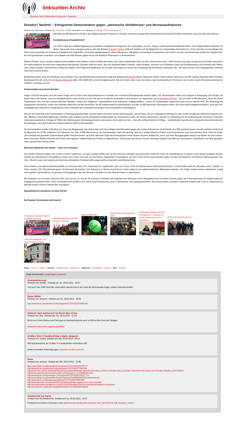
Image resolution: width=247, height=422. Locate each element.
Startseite (34, 16)
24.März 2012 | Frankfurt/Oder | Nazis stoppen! (52, 336)
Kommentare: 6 (115, 30)
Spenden (72, 16)
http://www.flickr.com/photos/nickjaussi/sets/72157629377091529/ (57, 368)
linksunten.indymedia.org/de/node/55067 (46, 326)
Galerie (42, 268)
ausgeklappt (50, 274)
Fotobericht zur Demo (39, 396)
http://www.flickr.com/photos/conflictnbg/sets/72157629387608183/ (57, 304)
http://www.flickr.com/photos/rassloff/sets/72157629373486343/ (56, 380)
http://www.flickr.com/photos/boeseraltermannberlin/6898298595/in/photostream (63, 378)
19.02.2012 (59, 30)
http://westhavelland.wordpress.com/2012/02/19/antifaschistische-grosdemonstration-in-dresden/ (71, 384)
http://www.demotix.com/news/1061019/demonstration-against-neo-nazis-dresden (64, 382)
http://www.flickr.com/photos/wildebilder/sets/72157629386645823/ (57, 387)
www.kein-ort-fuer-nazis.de (71, 349)
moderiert (61, 274)
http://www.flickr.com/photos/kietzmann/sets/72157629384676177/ (57, 366)
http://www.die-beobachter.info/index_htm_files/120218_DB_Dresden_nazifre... (99, 403)
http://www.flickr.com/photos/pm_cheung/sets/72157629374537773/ (58, 375)
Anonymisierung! (36, 280)
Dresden (122, 268)
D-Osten (107, 268)
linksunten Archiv (64, 7)
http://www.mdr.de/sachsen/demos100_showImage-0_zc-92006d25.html (60, 373)
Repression (75, 268)
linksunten (62, 16)
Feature (34, 268)
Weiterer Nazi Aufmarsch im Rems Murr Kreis (52, 313)
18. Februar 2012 (101, 30)
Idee (42, 16)
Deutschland (97, 268)
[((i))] (29, 13)
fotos (30, 359)
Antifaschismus (62, 268)
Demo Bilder (34, 296)
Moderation (50, 16)
